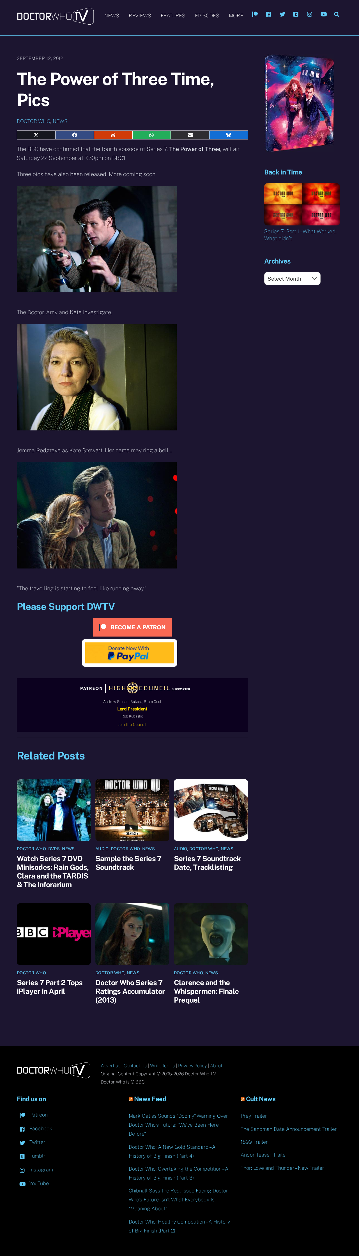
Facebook (40, 1128)
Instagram (40, 1170)
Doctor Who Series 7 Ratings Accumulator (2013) (130, 991)
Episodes (207, 15)
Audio (102, 848)
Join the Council (132, 724)
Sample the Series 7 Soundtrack (128, 862)
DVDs (54, 848)
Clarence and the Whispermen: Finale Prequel (206, 991)
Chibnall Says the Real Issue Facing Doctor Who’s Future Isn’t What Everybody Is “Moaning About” (178, 1199)
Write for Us (162, 1065)
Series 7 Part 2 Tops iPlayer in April (49, 987)
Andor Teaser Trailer (264, 1155)
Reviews (140, 15)
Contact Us (135, 1065)
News (111, 15)
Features (173, 15)
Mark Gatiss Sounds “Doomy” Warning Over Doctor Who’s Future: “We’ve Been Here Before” (178, 1125)
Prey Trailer (254, 1116)
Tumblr (36, 1156)
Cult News (261, 1099)
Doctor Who (33, 121)
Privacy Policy (192, 1065)
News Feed (150, 1099)
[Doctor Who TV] (55, 22)
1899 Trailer (254, 1142)
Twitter (36, 1142)
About (216, 1065)
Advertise (110, 1065)
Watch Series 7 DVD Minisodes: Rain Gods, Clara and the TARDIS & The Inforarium (53, 871)
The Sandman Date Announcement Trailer (289, 1129)
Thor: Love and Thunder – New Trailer (282, 1168)
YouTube (38, 1183)
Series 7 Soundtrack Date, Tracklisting (207, 862)
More (236, 15)
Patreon (38, 1115)
